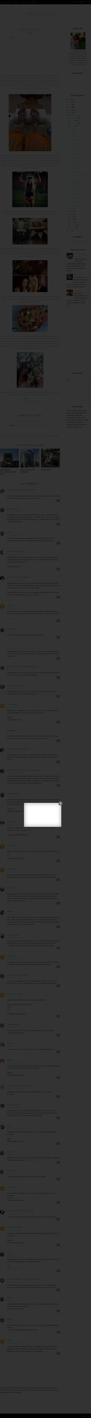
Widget (50, 826)
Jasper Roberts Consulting (43, 826)
